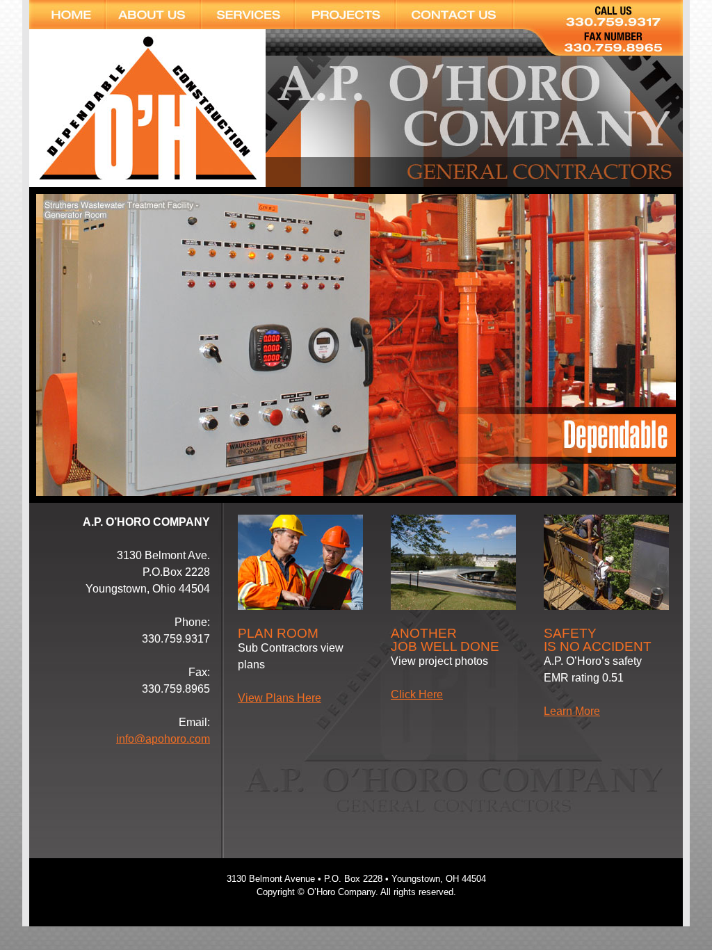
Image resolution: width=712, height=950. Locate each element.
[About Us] (153, 14)
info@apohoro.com (163, 739)
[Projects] (345, 14)
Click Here (417, 694)
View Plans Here (279, 698)
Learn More (572, 711)
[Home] (67, 14)
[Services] (248, 14)
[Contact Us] (459, 14)
